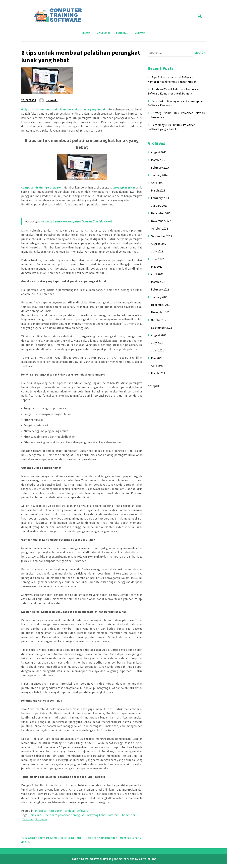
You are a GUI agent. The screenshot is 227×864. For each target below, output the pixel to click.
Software (82, 811)
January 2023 (159, 205)
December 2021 (161, 305)
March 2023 (158, 190)
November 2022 (161, 221)
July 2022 (157, 251)
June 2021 (157, 350)
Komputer (55, 811)
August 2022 (159, 244)
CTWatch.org (147, 859)
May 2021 (156, 358)
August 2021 (159, 335)
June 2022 (157, 259)
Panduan (122, 33)
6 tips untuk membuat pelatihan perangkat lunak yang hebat (68, 815)
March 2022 (158, 282)
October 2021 (159, 320)
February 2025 (160, 167)
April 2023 (157, 183)
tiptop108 (154, 386)
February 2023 (160, 198)
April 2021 (157, 366)
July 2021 (157, 343)
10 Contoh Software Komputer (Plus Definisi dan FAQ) (76, 221)
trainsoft (52, 100)
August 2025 (159, 152)
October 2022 (159, 228)
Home (86, 33)
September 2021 (161, 328)
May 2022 (156, 266)
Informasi (102, 33)
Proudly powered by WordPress (91, 859)
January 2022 (159, 297)
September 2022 (161, 236)
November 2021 (161, 312)
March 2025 (158, 160)
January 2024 (159, 175)
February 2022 (160, 289)
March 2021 (158, 373)
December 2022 (161, 213)
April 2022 (157, 274)
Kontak (139, 33)
